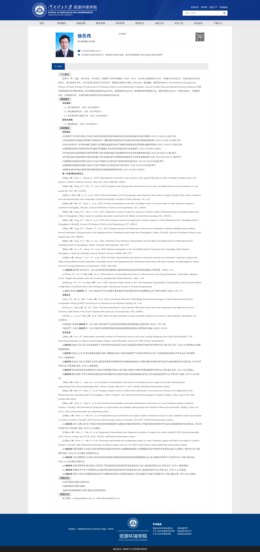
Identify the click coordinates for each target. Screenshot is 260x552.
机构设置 (81, 23)
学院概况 (61, 23)
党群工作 (159, 23)
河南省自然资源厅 (184, 534)
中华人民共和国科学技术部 (164, 531)
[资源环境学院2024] (64, 10)
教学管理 (100, 23)
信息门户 (213, 7)
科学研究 (120, 23)
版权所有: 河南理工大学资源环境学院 (130, 549)
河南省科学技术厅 (184, 531)
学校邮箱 (223, 7)
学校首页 (195, 7)
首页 (42, 23)
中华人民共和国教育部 (162, 534)
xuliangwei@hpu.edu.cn (84, 498)
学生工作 (178, 23)
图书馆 (204, 7)
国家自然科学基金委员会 (163, 528)
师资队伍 (139, 23)
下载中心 (218, 23)
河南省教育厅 (182, 528)
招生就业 (198, 23)
